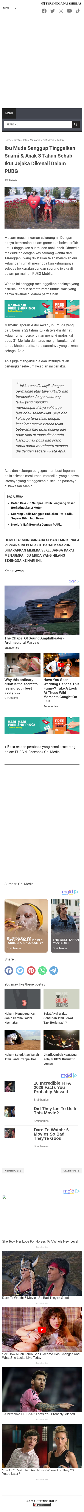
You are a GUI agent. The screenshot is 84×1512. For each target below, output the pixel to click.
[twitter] (20, 970)
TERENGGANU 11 (47, 1501)
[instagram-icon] (61, 10)
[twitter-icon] (53, 10)
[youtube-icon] (69, 10)
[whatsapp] (42, 970)
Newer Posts (13, 1170)
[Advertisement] (42, 60)
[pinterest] (31, 970)
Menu (9, 113)
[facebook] (9, 970)
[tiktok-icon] (78, 10)
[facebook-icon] (44, 10)
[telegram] (53, 970)
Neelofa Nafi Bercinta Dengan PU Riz (36, 524)
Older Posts (71, 1170)
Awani (20, 571)
